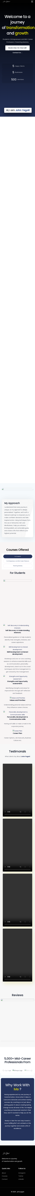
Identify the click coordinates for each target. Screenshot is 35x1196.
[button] (3, 1070)
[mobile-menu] (32, 1)
